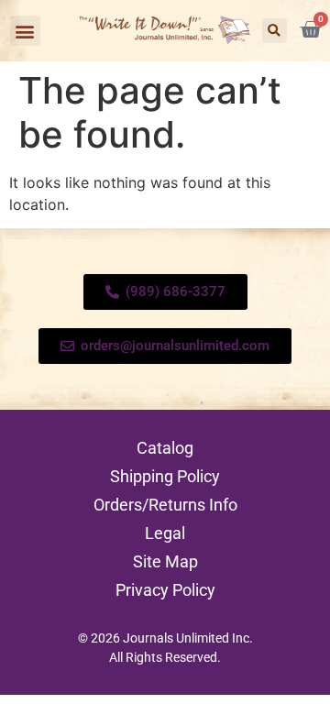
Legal (165, 533)
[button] (25, 31)
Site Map (165, 561)
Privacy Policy (165, 590)
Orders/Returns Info (165, 504)
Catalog (165, 447)
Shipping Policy (165, 476)
